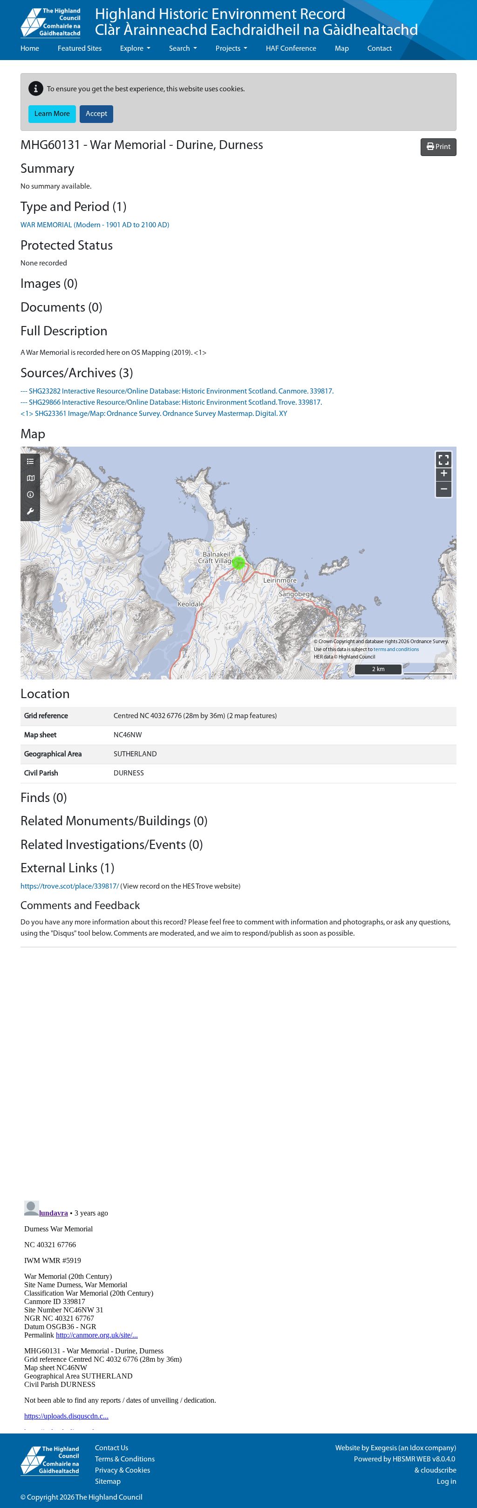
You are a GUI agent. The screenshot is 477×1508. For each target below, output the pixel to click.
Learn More (52, 114)
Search (180, 49)
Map (342, 49)
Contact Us (111, 1448)
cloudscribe (439, 1470)
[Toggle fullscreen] (443, 459)
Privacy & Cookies (122, 1470)
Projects (229, 49)
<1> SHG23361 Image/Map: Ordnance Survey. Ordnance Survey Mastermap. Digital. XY (153, 414)
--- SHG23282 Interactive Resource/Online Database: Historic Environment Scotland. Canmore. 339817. (177, 391)
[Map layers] (30, 462)
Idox (416, 1448)
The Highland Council (109, 1497)
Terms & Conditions (125, 1459)
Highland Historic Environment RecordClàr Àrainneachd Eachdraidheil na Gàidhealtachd (256, 23)
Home (29, 49)
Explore (132, 49)
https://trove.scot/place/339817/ (69, 886)
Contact (380, 49)
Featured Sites (80, 49)
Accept (96, 114)
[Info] (30, 495)
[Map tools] (30, 512)
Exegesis (384, 1448)
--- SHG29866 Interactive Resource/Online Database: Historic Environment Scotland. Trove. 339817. (171, 403)
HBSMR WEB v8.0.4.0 (425, 1459)
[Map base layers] (30, 479)
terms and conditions (396, 649)
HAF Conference (291, 49)
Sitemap (108, 1482)
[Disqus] (238, 1071)
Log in (447, 1482)
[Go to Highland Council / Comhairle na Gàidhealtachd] (50, 19)
